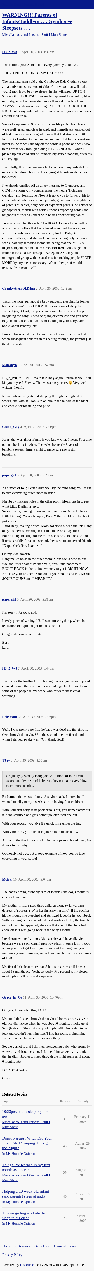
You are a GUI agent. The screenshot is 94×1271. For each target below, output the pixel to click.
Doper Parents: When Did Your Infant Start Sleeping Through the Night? (27, 1143)
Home (6, 1246)
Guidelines (41, 1246)
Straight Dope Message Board (23, 4)
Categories (22, 1246)
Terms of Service (65, 1246)
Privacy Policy (12, 1255)
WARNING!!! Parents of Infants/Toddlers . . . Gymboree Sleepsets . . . (37, 21)
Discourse (27, 1265)
